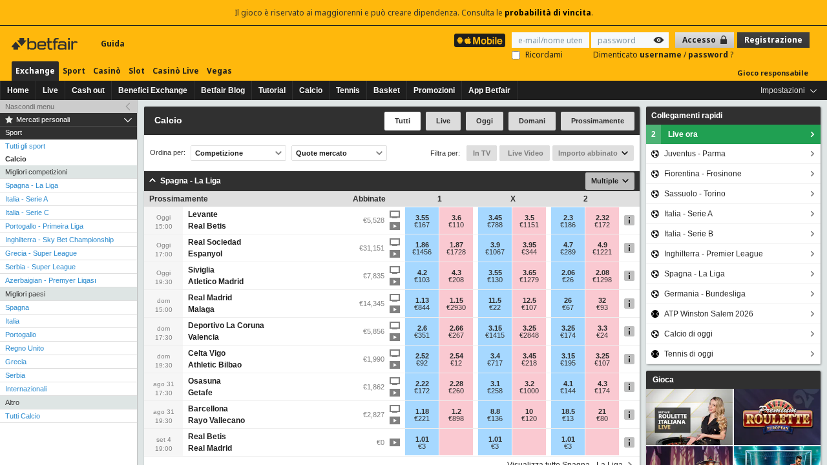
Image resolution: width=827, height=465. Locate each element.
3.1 (495, 383)
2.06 (568, 272)
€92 (422, 363)
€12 (456, 363)
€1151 (529, 225)
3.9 (495, 245)
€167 (422, 225)
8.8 (495, 411)
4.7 (568, 245)
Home (18, 90)
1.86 (422, 245)
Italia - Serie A (26, 199)
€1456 (422, 252)
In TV (481, 153)
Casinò (107, 70)
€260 (456, 391)
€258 (495, 391)
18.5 (568, 411)
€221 (422, 418)
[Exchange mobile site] (479, 40)
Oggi (484, 121)
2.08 (602, 272)
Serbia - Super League (40, 267)
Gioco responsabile (772, 73)
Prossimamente (597, 121)
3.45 (495, 217)
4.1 (568, 383)
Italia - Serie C (27, 212)
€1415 (495, 335)
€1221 (602, 252)
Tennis (348, 90)
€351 (422, 335)
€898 (456, 418)
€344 (529, 252)
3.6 (456, 217)
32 (602, 300)
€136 (495, 418)
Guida (113, 43)
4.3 (456, 272)
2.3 (568, 217)
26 (568, 300)
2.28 (456, 383)
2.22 (422, 383)
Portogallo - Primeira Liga (44, 226)
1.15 (456, 300)
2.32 (602, 217)
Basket (386, 90)
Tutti (402, 121)
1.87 (456, 245)
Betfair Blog (223, 90)
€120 (529, 418)
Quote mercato (321, 153)
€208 (456, 279)
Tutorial (272, 90)
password (709, 54)
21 (602, 411)
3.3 (602, 328)
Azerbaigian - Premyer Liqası (50, 280)
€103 (422, 279)
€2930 (456, 307)
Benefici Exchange (152, 90)
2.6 (422, 328)
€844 (422, 307)
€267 (456, 335)
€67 (568, 307)
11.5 (494, 300)
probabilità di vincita (548, 12)
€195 (568, 363)
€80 (602, 418)
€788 (495, 225)
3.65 (529, 272)
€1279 (529, 279)
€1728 (456, 252)
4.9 (602, 245)
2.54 (456, 356)
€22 (495, 307)
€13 (568, 418)
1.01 (422, 439)
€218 (529, 363)
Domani (532, 121)
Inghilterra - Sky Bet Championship (59, 239)
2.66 (456, 328)
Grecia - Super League (41, 253)
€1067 (495, 252)
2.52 (422, 356)
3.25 (529, 328)
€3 (422, 446)
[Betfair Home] (46, 44)
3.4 (495, 356)
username (662, 54)
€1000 (529, 391)
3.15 (495, 328)
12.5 (529, 300)
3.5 (529, 217)
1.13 (422, 300)
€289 (568, 252)
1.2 (456, 411)
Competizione (219, 153)
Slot (137, 70)
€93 (602, 307)
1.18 (422, 411)
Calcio (310, 90)
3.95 (529, 245)
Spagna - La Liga (31, 185)
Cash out (88, 90)
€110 (456, 225)
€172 (602, 225)
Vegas (219, 70)
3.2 (529, 383)
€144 (568, 391)
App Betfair (489, 90)
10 (529, 411)
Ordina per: (167, 152)
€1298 (602, 279)
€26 (568, 279)
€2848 (529, 335)
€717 (495, 363)
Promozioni (434, 90)
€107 (529, 307)
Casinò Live (175, 70)
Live (50, 90)
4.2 (422, 272)
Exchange (35, 70)
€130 (495, 279)
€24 (602, 335)
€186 (568, 225)
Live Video (524, 153)
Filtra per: (445, 153)
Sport (74, 70)
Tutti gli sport (25, 146)
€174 (568, 335)
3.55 (422, 217)
